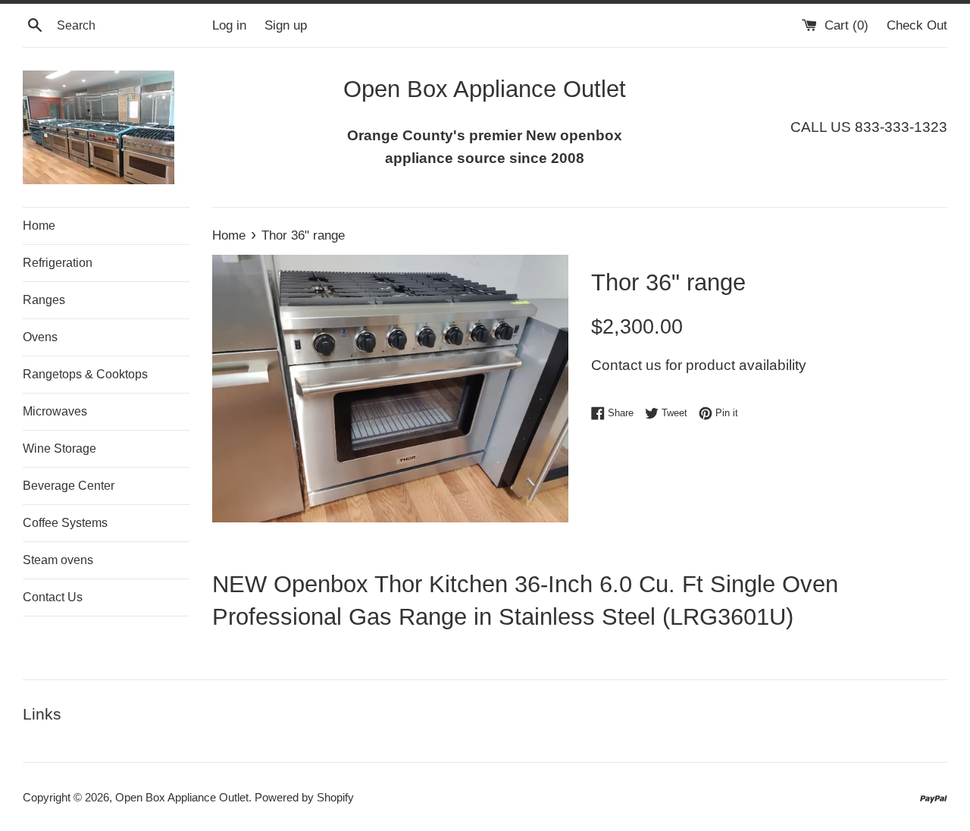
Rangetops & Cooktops (85, 374)
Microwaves (55, 411)
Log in (229, 25)
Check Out (917, 25)
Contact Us (53, 597)
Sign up (285, 25)
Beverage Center (68, 485)
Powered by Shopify (304, 797)
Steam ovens (58, 559)
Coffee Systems (65, 522)
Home (39, 225)
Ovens (40, 337)
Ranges (44, 299)
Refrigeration (57, 262)
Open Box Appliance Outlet (182, 797)
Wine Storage (59, 448)
